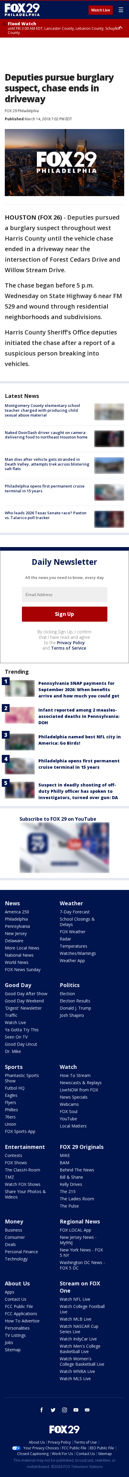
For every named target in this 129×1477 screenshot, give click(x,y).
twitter (53, 1410)
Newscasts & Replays (81, 1082)
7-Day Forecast (75, 912)
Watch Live (100, 10)
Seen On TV (16, 1037)
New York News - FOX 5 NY (81, 1252)
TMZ (9, 1177)
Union (10, 1124)
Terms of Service (68, 648)
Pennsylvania (17, 926)
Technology (16, 1259)
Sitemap (13, 1349)
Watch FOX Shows (22, 1184)
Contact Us (15, 1299)
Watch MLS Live (75, 1378)
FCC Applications (21, 1313)
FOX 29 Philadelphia (22, 110)
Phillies (11, 1109)
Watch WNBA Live (77, 1371)
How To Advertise (22, 1321)
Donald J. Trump (75, 1008)
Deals (10, 1244)
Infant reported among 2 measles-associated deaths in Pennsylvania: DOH (78, 716)
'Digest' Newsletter (23, 1008)
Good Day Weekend (24, 1001)
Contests (13, 1155)
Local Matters (73, 1126)
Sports (13, 1066)
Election (67, 993)
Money (14, 1221)
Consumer (15, 1237)
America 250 (17, 912)
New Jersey (16, 933)
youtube (76, 1410)
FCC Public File (19, 1306)
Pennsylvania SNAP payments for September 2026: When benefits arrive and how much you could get (78, 689)
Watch (68, 1066)
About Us (17, 1283)
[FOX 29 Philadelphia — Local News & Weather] (22, 9)
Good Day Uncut (21, 1044)
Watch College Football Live (82, 1309)
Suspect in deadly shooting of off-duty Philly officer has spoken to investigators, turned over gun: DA (78, 791)
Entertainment (25, 1146)
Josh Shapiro (72, 1015)
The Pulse (69, 1206)
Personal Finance (21, 1251)
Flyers (10, 1102)
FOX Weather (73, 931)
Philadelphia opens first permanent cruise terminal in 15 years (45, 488)
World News (16, 962)
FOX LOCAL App (75, 1230)
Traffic (11, 1015)
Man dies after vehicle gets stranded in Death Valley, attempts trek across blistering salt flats (47, 464)
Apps (9, 1292)
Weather (71, 903)
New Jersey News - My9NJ (78, 1239)
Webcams (69, 1104)
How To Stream (75, 1075)
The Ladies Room (77, 1199)
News (12, 903)
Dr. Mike (13, 1051)
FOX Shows (16, 1162)
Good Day (18, 985)
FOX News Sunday (22, 969)
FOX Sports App (20, 1131)
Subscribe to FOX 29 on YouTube (58, 819)
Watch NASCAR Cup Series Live (79, 1328)
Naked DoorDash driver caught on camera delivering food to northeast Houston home (46, 435)
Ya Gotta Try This (22, 1029)
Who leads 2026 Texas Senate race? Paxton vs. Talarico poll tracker (45, 515)
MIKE (65, 1155)
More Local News (22, 948)
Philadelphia (16, 919)
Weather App (72, 960)
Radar (65, 939)
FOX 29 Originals (82, 1146)
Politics (70, 985)
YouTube (68, 1119)
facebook (41, 1410)
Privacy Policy (71, 642)
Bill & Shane (71, 1177)
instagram (64, 1410)
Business (13, 1230)
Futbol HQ (15, 1088)
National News (19, 955)
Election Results (75, 1001)
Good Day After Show (26, 993)
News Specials (74, 1097)
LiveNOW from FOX (79, 1090)
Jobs (9, 1342)
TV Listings (15, 1335)
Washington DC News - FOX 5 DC (82, 1265)
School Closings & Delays (77, 921)
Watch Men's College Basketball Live (80, 1348)
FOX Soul (68, 1111)
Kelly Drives (71, 1184)
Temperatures (73, 946)
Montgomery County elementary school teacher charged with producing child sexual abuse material (42, 410)
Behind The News (77, 1170)
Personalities (17, 1328)
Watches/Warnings (78, 953)
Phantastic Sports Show (22, 1078)
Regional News (80, 1221)
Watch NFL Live (75, 1299)
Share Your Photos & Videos (25, 1194)
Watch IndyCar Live (78, 1339)
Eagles (11, 1095)
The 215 (68, 1191)
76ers (10, 1117)
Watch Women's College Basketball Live (82, 1361)
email (87, 1410)
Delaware (14, 940)
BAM (64, 1162)
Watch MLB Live (76, 1319)
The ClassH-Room (22, 1170)
